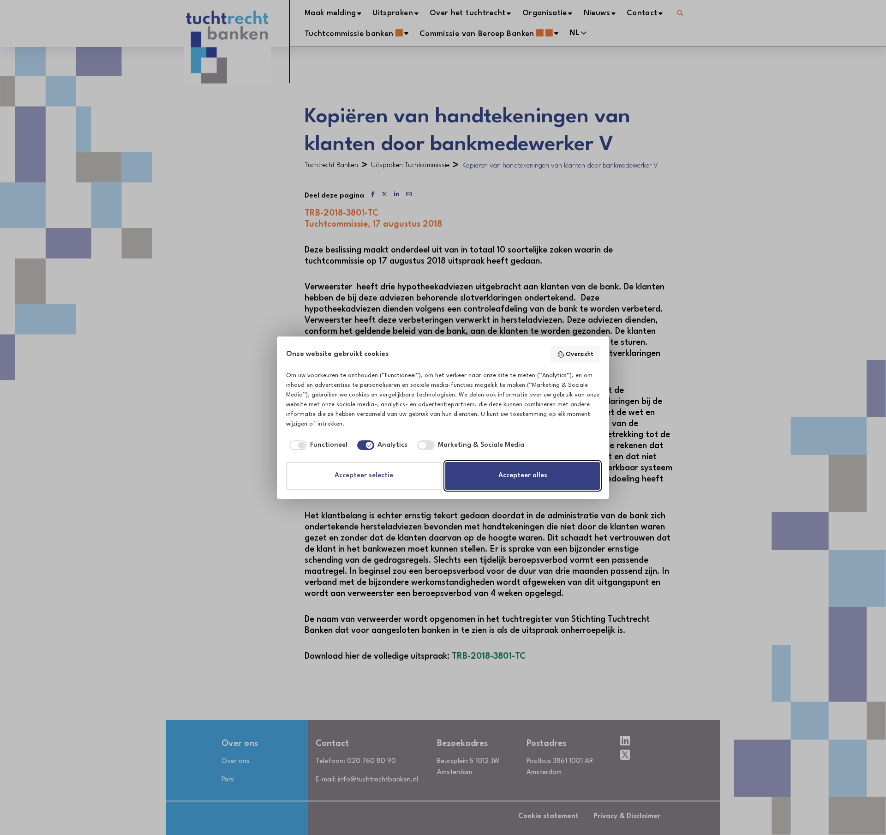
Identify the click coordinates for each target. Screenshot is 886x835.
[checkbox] (316, 445)
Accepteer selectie (364, 475)
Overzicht (579, 354)
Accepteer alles (522, 475)
